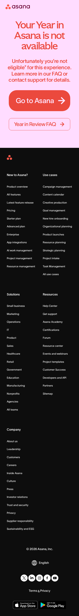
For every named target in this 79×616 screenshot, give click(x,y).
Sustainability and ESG (20, 528)
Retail (10, 361)
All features (14, 194)
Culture (11, 481)
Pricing (11, 210)
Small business (16, 305)
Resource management (21, 266)
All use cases (51, 274)
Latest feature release (20, 202)
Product (11, 337)
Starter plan (14, 218)
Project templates (53, 361)
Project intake (51, 258)
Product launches (53, 234)
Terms (33, 590)
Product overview (17, 186)
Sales (10, 345)
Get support (50, 313)
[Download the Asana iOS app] (25, 605)
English (44, 562)
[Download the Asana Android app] (52, 605)
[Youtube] (54, 578)
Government (14, 369)
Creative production (55, 202)
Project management (19, 258)
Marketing (13, 313)
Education (13, 377)
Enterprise (13, 234)
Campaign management (57, 186)
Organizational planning (57, 226)
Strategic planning (54, 250)
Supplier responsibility (20, 520)
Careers (11, 465)
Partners (48, 385)
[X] (24, 578)
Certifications (51, 329)
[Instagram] (39, 578)
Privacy (11, 512)
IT (8, 329)
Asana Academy (53, 321)
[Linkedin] (31, 578)
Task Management (54, 266)
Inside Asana (14, 473)
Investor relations (17, 496)
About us (12, 441)
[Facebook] (47, 578)
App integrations (17, 242)
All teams (12, 409)
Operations (13, 321)
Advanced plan (16, 226)
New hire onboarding (55, 218)
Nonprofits (13, 393)
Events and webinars (55, 353)
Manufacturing (16, 385)
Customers (13, 457)
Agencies (12, 401)
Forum (46, 337)
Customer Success (54, 369)
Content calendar (53, 194)
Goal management (54, 210)
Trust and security (17, 505)
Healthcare (13, 353)
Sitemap (48, 393)
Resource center (53, 345)
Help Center (50, 305)
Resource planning (54, 242)
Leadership (13, 449)
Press (10, 489)
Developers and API (54, 377)
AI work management (19, 250)
